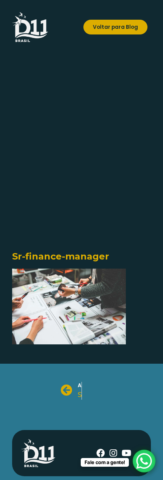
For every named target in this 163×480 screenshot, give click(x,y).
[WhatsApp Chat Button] (144, 461)
